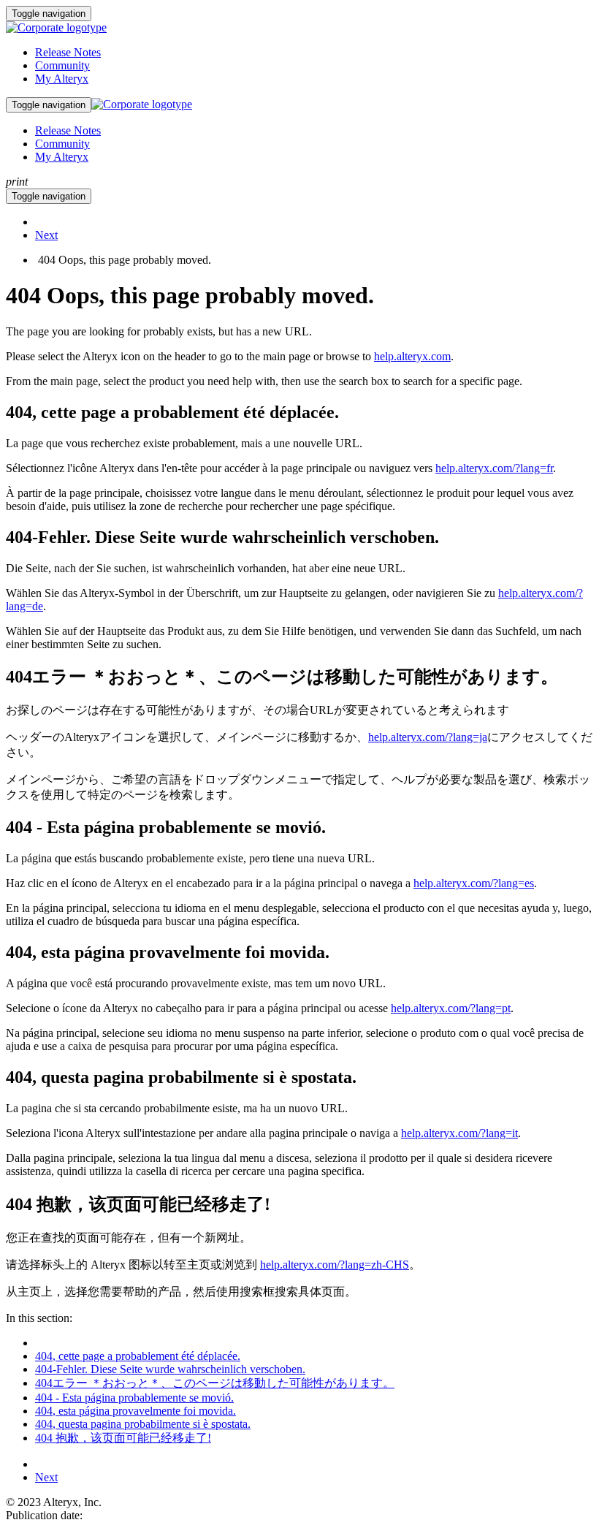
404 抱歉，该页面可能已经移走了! (123, 1438)
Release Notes (68, 52)
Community (62, 65)
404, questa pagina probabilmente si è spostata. (143, 1424)
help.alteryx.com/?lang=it (459, 1133)
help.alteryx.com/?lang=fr (494, 468)
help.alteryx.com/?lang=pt (451, 1008)
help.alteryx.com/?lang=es (473, 883)
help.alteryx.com (412, 356)
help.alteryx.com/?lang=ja (427, 737)
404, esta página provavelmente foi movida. (135, 1411)
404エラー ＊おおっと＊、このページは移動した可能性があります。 (214, 1383)
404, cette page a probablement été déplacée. (137, 1356)
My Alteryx (61, 78)
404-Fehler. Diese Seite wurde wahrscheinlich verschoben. (170, 1369)
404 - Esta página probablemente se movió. (134, 1397)
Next (46, 235)
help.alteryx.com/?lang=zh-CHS (334, 1264)
